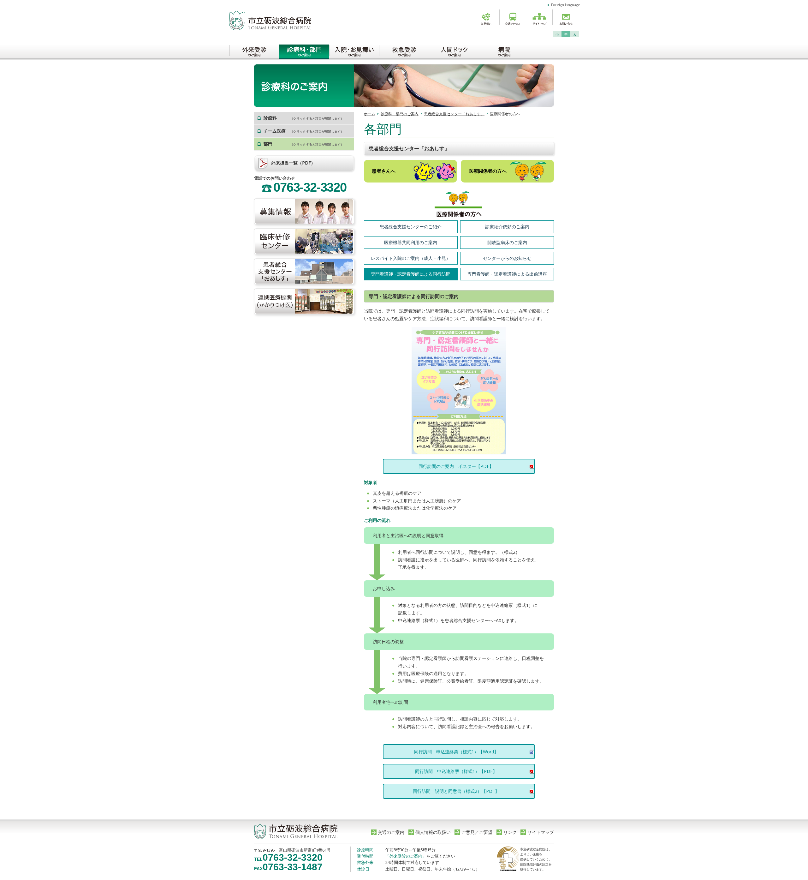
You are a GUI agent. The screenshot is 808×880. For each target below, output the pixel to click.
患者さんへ (383, 171)
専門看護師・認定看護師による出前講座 (507, 274)
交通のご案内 (391, 832)
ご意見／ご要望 (476, 832)
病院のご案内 (504, 50)
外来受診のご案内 (254, 50)
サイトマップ (540, 832)
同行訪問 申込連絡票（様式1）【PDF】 (456, 771)
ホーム (369, 114)
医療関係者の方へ (488, 171)
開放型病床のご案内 (507, 242)
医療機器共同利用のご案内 (410, 242)
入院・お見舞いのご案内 (354, 50)
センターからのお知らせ (507, 258)
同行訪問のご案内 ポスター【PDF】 (456, 466)
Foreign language (565, 4)
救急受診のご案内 (404, 50)
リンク (510, 832)
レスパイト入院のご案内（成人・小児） (410, 258)
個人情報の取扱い (433, 832)
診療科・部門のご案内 (304, 50)
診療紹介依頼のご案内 (507, 227)
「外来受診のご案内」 (405, 856)
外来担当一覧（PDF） (293, 163)
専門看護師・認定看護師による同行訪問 (410, 274)
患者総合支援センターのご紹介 (411, 227)
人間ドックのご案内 (454, 50)
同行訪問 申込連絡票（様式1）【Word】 (456, 752)
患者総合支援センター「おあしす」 (454, 114)
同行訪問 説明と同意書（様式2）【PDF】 (456, 791)
